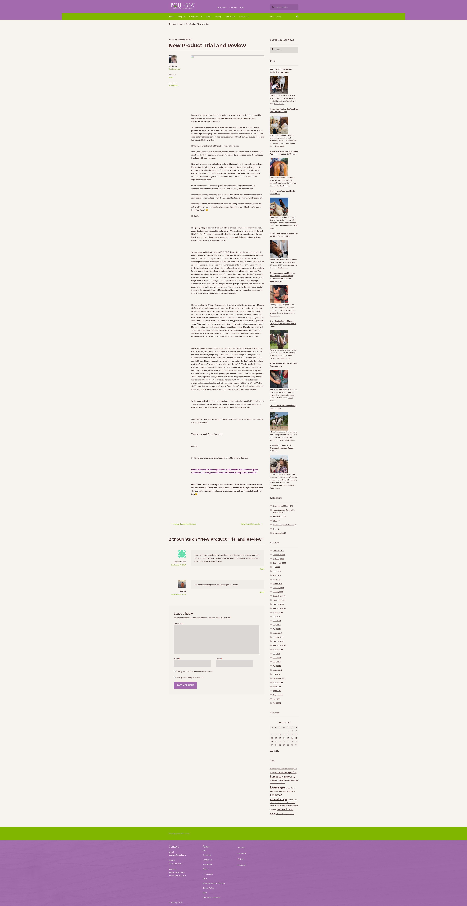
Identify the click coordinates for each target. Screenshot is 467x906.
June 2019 (277, 621)
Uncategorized (279, 533)
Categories (194, 16)
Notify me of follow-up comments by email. (195, 671)
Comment (178, 623)
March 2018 (277, 670)
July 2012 (276, 674)
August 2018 (278, 649)
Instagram (242, 865)
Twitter (241, 859)
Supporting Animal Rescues (184, 525)
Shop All (181, 16)
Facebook (242, 853)
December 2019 (279, 596)
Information (278, 516)
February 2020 (278, 588)
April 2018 (277, 666)
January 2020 (278, 592)
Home (171, 16)
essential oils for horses (287, 791)
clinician (281, 780)
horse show (291, 803)
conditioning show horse (277, 783)
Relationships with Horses (283, 525)
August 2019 (278, 612)
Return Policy (208, 888)
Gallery (218, 16)
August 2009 (278, 695)
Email (219, 658)
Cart (242, 7)
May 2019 (276, 625)
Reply (262, 569)
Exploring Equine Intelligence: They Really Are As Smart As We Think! (283, 323)
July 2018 (276, 654)
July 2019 (276, 616)
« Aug (272, 751)
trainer (286, 814)
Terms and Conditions (212, 897)
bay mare (284, 776)
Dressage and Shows (281, 506)
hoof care (290, 799)
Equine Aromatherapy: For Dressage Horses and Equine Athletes (281, 448)
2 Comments (174, 85)
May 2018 (276, 662)
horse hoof (284, 803)
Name (177, 658)
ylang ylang (291, 814)
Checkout (233, 7)
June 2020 (277, 571)
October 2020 (278, 559)
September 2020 (279, 563)
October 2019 (278, 604)
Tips (274, 529)
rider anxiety (280, 814)
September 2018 (279, 645)
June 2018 (277, 658)
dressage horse (290, 788)
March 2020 (277, 584)
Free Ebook (230, 16)
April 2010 (277, 691)
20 (280, 741)
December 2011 (279, 678)
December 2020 (279, 555)
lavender (285, 805)
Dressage (277, 787)
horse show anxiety (276, 805)
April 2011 (277, 686)
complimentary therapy (291, 780)
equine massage (275, 791)
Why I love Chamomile (250, 525)
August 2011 (278, 682)
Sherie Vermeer (175, 69)
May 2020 (276, 575)
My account (221, 7)
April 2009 (277, 703)
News (208, 16)
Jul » (277, 751)
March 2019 (277, 633)
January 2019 (278, 637)
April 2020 (277, 579)
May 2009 (276, 699)
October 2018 (278, 641)
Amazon (241, 847)
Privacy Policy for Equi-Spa (214, 883)
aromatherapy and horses (278, 768)
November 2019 (279, 600)
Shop (205, 892)
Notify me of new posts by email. (190, 677)
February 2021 (278, 551)
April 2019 (277, 629)
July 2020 (276, 567)
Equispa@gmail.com (177, 855)
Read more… (279, 104)
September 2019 (279, 608)
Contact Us (244, 16)
